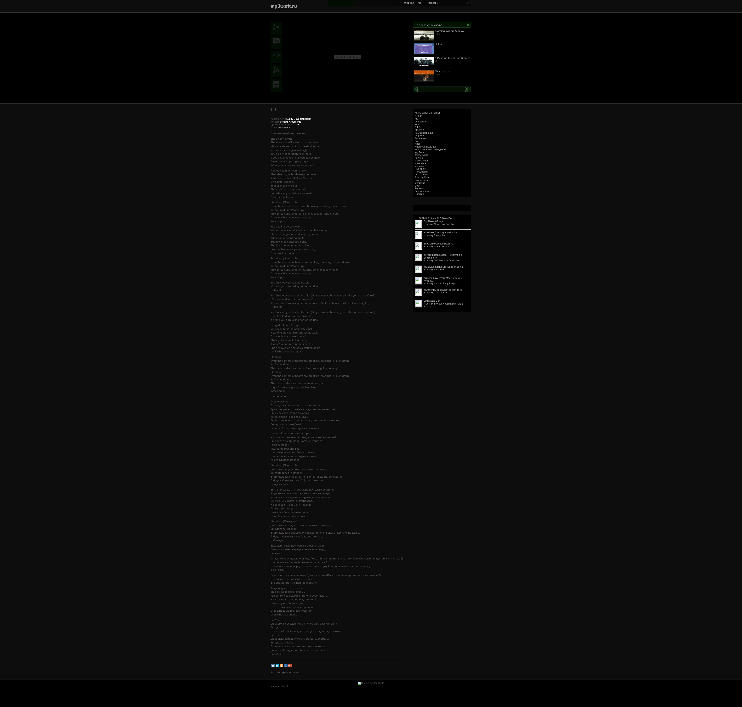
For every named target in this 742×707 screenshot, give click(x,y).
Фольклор (420, 188)
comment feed (277, 71)
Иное (417, 144)
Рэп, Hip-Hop (422, 177)
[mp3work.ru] (284, 5)
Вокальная (420, 138)
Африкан (420, 135)
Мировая (420, 166)
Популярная (421, 172)
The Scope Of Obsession (447, 260)
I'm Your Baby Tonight (445, 283)
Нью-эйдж (420, 169)
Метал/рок (420, 163)
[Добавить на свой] (277, 57)
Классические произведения (430, 149)
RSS (419, 2)
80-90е (418, 116)
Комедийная (421, 155)
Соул (417, 185)
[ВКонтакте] (273, 665)
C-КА (417, 127)
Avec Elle (439, 269)
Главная (409, 2)
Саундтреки (421, 180)
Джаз (417, 141)
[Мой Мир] (286, 665)
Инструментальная (425, 146)
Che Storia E (440, 292)
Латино (419, 158)
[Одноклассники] (281, 665)
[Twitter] (277, 665)
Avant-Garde (421, 121)
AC (416, 119)
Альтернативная (424, 133)
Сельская (420, 183)
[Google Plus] (290, 665)
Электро (419, 194)
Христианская (422, 191)
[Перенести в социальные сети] (277, 28)
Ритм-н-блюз (422, 174)
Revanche (439, 235)
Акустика (419, 130)
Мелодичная (422, 160)
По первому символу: (428, 24)
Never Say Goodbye (444, 224)
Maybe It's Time (442, 246)
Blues (418, 124)
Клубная (419, 152)
